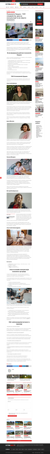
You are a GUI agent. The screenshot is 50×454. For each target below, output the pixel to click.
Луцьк (29, 47)
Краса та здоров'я (38, 113)
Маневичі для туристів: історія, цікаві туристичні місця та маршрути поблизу (19, 428)
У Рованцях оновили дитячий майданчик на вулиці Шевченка (27, 437)
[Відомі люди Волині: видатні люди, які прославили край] (39, 33)
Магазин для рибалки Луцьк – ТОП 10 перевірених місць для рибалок (19, 391)
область (36, 449)
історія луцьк (28, 449)
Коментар (9, 401)
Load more (19, 394)
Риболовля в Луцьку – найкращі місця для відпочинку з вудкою (39, 69)
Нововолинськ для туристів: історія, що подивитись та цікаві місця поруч (10, 428)
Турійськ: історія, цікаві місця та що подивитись (10, 437)
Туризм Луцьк (17, 426)
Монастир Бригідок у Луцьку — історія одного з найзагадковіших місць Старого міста (39, 100)
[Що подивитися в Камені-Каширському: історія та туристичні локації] (19, 432)
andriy (13, 369)
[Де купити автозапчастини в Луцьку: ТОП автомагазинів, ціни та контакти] (39, 77)
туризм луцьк (24, 449)
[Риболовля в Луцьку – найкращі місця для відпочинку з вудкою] (39, 62)
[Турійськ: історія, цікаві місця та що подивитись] (11, 432)
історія (20, 449)
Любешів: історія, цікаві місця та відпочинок (28, 428)
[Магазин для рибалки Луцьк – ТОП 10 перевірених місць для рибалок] (19, 386)
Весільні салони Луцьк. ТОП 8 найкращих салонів (27, 391)
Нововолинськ (8, 426)
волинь (40, 449)
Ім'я (8, 409)
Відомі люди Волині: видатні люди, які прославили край (39, 40)
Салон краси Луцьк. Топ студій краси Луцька (39, 115)
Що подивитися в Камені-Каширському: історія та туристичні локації (19, 437)
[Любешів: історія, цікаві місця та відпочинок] (28, 423)
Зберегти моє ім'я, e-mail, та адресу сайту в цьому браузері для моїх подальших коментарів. (18, 413)
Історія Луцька (37, 97)
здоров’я (28, 318)
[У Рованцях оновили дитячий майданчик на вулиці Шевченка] (28, 432)
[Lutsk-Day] (11, 4)
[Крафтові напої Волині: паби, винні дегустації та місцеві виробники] (11, 386)
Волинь (43, 449)
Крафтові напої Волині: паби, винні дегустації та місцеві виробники (10, 391)
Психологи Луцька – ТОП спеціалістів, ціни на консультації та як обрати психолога (12, 217)
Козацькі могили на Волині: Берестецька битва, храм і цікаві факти (39, 54)
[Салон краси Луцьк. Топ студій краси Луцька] (39, 108)
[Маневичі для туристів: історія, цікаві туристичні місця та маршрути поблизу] (19, 423)
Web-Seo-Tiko (20, 452)
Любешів (25, 426)
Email (16, 409)
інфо (13, 449)
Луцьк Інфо (9, 10)
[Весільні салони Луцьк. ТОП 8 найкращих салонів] (28, 386)
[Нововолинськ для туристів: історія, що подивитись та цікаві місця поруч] (11, 423)
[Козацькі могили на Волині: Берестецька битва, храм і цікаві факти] (39, 47)
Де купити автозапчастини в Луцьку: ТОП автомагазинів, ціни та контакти (39, 84)
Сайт (24, 409)
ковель (16, 449)
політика (33, 449)
